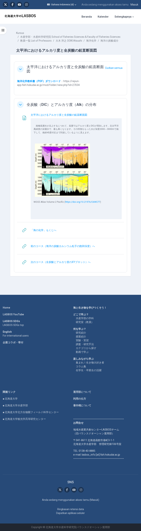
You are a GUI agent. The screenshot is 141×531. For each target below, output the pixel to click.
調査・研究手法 (85, 344)
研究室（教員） (85, 322)
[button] (61, 4)
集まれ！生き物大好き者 (90, 362)
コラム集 (81, 366)
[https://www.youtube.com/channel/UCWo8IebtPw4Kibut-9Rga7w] (19, 4)
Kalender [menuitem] (103, 16)
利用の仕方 (79, 398)
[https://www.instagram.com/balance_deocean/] (26, 4)
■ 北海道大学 (10, 398)
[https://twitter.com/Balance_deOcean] (5, 4)
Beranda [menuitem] (87, 16)
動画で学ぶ (82, 351)
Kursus (20, 32)
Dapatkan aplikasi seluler (70, 513)
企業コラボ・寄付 (13, 342)
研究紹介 (81, 332)
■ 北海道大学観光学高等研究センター (24, 418)
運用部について (82, 391)
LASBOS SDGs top (13, 325)
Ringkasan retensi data (70, 509)
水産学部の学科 (85, 318)
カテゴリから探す (86, 348)
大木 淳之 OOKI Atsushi (69, 40)
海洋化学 (91, 40)
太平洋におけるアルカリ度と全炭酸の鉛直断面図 (65, 69)
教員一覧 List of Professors (36, 40)
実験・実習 (82, 340)
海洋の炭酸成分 (109, 40)
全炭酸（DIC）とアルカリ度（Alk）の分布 (61, 104)
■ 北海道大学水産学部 (15, 405)
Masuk (134, 4)
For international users (16, 335)
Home (6, 307)
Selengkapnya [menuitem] (123, 16)
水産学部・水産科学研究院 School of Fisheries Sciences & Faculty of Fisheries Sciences (70, 36)
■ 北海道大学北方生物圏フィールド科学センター (31, 412)
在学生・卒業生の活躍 (89, 370)
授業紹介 (81, 336)
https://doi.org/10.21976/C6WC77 (82, 202)
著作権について (82, 405)
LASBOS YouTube (13, 314)
